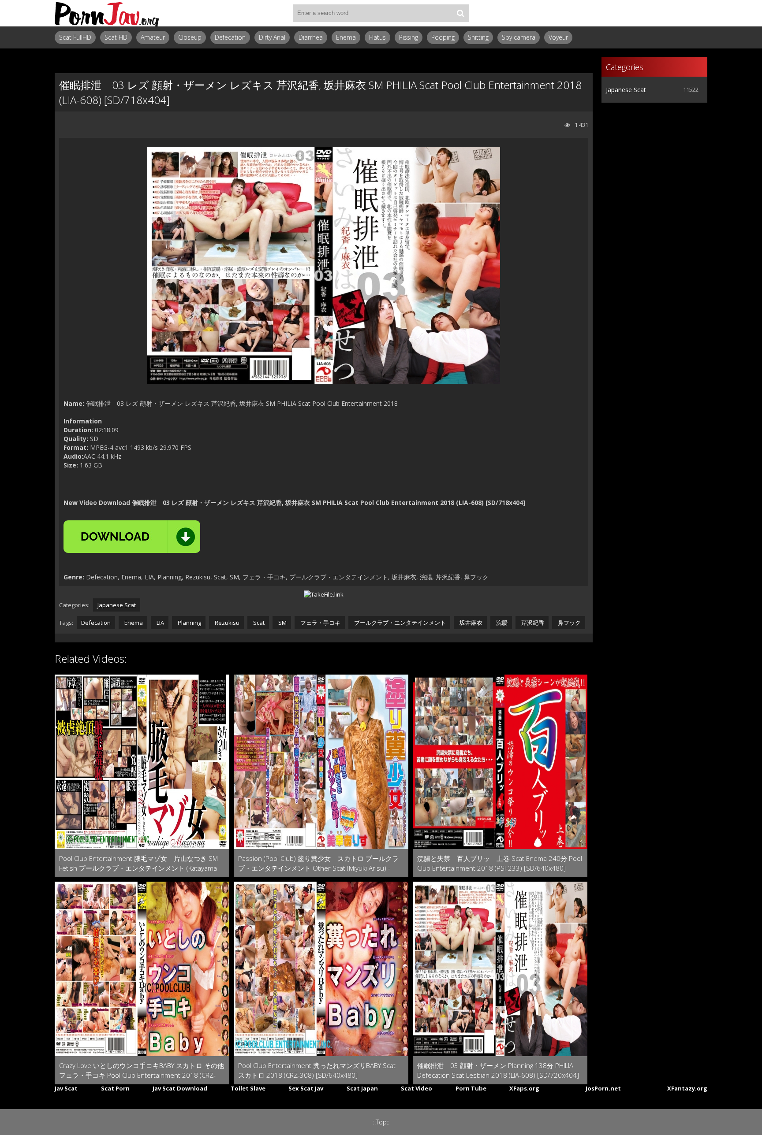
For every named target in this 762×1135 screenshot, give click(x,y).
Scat (258, 623)
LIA (159, 623)
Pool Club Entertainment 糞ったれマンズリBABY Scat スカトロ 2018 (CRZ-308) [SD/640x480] (317, 1070)
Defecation (230, 37)
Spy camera (518, 37)
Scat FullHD (75, 37)
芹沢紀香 (532, 623)
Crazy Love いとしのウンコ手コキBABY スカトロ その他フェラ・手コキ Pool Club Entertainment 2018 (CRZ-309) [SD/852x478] (141, 1070)
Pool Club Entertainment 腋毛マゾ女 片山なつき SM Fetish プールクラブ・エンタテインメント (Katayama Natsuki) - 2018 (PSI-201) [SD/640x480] (138, 863)
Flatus (377, 37)
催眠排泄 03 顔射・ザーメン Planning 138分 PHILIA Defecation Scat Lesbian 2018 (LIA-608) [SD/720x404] (498, 1070)
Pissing (408, 37)
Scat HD (116, 37)
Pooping (443, 37)
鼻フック (569, 623)
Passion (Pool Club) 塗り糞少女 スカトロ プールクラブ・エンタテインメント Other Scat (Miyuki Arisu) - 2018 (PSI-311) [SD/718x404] (318, 863)
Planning (188, 623)
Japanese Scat (116, 605)
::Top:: (381, 1122)
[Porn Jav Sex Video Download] (108, 13)
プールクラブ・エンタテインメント (399, 623)
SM (282, 623)
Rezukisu (226, 623)
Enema (346, 37)
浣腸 (501, 623)
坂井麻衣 (470, 623)
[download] (132, 536)
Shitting (478, 37)
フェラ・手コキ (319, 623)
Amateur (153, 37)
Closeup (190, 37)
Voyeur (558, 37)
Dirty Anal (272, 37)
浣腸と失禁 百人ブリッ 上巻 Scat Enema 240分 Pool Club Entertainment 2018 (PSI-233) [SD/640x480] (499, 863)
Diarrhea (311, 37)
